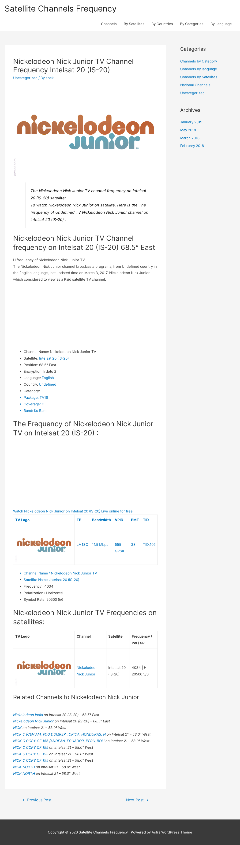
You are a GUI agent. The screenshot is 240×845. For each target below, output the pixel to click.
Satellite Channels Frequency (60, 8)
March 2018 (189, 138)
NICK (17, 727)
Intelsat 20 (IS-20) (54, 358)
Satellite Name (37, 580)
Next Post (137, 800)
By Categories (191, 24)
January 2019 (191, 122)
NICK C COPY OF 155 (31, 747)
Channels (109, 24)
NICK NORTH (24, 767)
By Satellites (134, 24)
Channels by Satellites (198, 77)
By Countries (162, 24)
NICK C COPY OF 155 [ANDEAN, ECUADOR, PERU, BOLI (59, 741)
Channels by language (198, 69)
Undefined (47, 384)
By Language (221, 24)
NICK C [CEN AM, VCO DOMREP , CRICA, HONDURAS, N (60, 734)
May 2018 (188, 130)
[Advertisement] (85, 316)
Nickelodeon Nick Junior (34, 721)
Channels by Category (198, 61)
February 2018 (192, 145)
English (48, 378)
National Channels (195, 85)
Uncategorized (25, 78)
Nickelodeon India (28, 715)
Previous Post (37, 800)
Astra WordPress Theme (172, 832)
